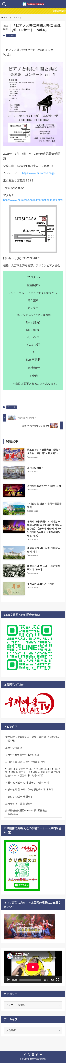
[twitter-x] (28, 1054)
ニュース (11, 35)
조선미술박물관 (13, 747)
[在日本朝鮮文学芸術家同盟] (33, 4)
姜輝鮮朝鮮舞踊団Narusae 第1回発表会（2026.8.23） (26, 812)
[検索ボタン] (4, 4)
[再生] (8, 979)
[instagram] (33, 1054)
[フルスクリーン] (57, 979)
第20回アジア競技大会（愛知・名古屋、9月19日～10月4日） (32, 739)
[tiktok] (37, 1054)
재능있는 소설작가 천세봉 (19, 796)
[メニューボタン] (62, 4)
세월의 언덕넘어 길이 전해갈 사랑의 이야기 (28, 782)
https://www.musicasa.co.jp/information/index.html (33, 200)
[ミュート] (52, 979)
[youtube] (41, 1054)
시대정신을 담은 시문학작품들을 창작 (25, 761)
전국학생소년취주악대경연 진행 (22, 754)
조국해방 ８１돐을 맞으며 (19, 803)
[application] (33, 967)
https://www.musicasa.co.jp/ (38, 173)
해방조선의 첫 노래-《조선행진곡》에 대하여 (29, 789)
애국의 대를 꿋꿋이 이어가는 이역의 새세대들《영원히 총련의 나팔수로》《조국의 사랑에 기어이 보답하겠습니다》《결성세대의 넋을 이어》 (33, 772)
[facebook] (24, 1054)
